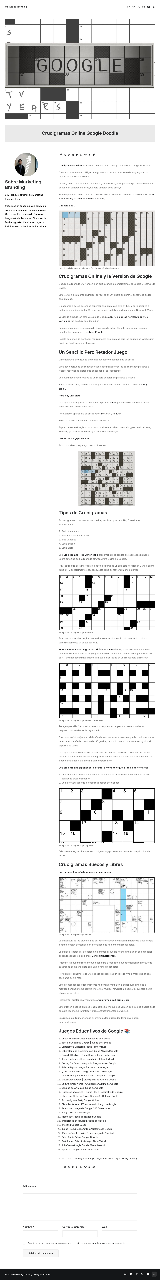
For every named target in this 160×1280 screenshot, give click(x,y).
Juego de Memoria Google (76, 1112)
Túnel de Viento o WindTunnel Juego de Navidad (88, 1133)
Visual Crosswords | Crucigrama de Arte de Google (89, 1079)
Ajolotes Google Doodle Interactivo (80, 1149)
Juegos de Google (86, 1158)
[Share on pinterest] (73, 155)
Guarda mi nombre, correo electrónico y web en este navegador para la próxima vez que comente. (76, 1243)
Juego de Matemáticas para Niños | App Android (88, 1059)
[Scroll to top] (154, 1273)
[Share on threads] (69, 155)
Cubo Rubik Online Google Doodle (80, 1137)
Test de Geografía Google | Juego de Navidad (86, 1042)
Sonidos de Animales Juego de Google (82, 1087)
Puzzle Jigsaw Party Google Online (80, 1100)
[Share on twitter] (65, 155)
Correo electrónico (74, 1226)
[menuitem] (129, 6)
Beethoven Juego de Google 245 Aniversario (86, 1108)
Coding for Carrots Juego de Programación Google (89, 1063)
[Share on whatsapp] (81, 155)
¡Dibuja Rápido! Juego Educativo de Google (85, 1067)
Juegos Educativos (104, 1158)
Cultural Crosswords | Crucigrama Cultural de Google (90, 1083)
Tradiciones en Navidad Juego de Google (84, 1120)
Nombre (28, 1226)
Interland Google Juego (74, 1124)
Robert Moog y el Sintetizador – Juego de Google (88, 1075)
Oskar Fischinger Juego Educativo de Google (86, 1038)
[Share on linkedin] (77, 155)
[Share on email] (93, 155)
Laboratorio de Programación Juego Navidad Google (90, 1050)
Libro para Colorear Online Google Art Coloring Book (89, 1096)
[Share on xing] (89, 155)
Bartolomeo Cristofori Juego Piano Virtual (84, 1046)
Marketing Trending (128, 1158)
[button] (129, 6)
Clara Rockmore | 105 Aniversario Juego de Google (89, 1104)
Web (104, 1226)
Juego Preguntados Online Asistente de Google (87, 1128)
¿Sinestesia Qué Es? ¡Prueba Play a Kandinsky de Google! (92, 1091)
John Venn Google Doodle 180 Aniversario (84, 1145)
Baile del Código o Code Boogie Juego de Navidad (89, 1055)
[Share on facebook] (61, 155)
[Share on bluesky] (85, 155)
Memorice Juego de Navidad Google (81, 1116)
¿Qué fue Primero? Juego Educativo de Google (87, 1071)
